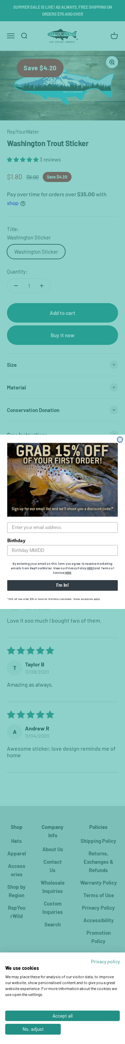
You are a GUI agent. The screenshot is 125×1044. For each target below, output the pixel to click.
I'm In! (62, 585)
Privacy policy (105, 961)
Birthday (16, 541)
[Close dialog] (120, 440)
